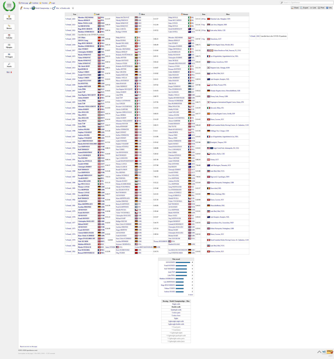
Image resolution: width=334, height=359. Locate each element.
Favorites (45, 3)
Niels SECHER (83, 241)
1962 (73, 251)
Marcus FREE (172, 138)
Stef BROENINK (84, 26)
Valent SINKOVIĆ (122, 26)
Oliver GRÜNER (173, 158)
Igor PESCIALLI (84, 184)
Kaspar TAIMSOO (174, 86)
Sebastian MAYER (122, 124)
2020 (258, 36)
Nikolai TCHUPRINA (123, 187)
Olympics (9, 47)
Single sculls (176, 304)
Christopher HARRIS (175, 46)
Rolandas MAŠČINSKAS (124, 55)
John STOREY (173, 43)
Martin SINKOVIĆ (122, 23)
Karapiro (222, 79)
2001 (73, 119)
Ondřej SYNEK (173, 109)
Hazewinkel (214, 188)
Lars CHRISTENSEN (85, 141)
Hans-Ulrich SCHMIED (123, 224)
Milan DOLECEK (174, 106)
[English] (8, 72)
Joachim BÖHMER (122, 241)
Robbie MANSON (174, 55)
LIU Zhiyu (81, 37)
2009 (73, 85)
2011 (73, 73)
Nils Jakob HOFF (84, 66)
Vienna (212, 160)
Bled (218, 73)
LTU (139, 55)
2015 (73, 56)
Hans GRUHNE (121, 72)
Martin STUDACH (84, 247)
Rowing (26, 8)
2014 (73, 62)
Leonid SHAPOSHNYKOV (125, 161)
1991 (73, 160)
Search (9, 66)
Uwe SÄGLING (173, 175)
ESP (139, 29)
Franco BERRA (121, 115)
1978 (73, 217)
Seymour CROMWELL (123, 244)
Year (74, 14)
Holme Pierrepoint (216, 182)
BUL (232, 45)
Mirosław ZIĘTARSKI (85, 17)
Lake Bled (213, 73)
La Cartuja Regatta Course (218, 114)
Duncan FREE (172, 135)
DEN (102, 141)
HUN (103, 112)
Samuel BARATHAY (175, 147)
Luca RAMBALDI (174, 52)
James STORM (110, 247)
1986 (73, 182)
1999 (73, 125)
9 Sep (203, 25)
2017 (73, 50)
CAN (247, 125)
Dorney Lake (214, 96)
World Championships (42, 8)
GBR (139, 78)
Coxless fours (176, 315)
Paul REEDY (172, 167)
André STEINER (121, 141)
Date (203, 14)
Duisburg (218, 194)
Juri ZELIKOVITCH (122, 190)
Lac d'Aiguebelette (216, 56)
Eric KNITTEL (83, 83)
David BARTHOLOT (175, 29)
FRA (102, 29)
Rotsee (212, 119)
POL (102, 17)
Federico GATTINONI (123, 101)
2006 (73, 96)
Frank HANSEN (83, 213)
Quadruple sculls (176, 310)
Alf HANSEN (120, 195)
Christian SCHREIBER (175, 101)
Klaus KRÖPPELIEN (123, 198)
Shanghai (223, 19)
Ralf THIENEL (121, 178)
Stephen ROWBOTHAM (176, 98)
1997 (73, 137)
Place (228, 14)
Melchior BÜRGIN (84, 244)
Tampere (220, 142)
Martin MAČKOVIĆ (122, 17)
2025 (73, 19)
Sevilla (229, 114)
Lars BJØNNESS (84, 147)
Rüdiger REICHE (121, 221)
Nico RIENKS (83, 158)
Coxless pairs (176, 313)
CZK (193, 198)
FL (236, 50)
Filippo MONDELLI (174, 49)
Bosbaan (213, 62)
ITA (192, 49)
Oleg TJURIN (120, 253)
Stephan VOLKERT (85, 132)
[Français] (11, 72)
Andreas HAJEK (173, 115)
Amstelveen (220, 62)
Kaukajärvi (213, 142)
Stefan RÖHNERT (122, 126)
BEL (219, 188)
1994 (73, 148)
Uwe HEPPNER (173, 178)
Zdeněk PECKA (173, 198)
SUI (139, 43)
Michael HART (121, 218)
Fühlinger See (214, 131)
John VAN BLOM (174, 238)
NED (102, 23)
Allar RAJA (172, 83)
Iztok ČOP (81, 92)
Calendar (9, 38)
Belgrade (220, 25)
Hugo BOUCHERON (85, 29)
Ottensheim (213, 39)
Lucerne (217, 119)
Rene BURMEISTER (175, 104)
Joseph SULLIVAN (84, 75)
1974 (73, 234)
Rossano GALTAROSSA (124, 106)
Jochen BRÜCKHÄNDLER (144, 247)
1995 (73, 142)
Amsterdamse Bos (216, 223)
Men (57, 8)
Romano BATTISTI (122, 60)
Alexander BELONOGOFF (177, 63)
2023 (73, 25)
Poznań (220, 85)
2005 (73, 102)
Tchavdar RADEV (121, 181)
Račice (220, 30)
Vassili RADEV (83, 178)
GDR (139, 164)
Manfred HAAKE (174, 244)
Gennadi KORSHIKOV (176, 224)
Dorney (221, 96)
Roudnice (213, 154)
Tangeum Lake (214, 68)
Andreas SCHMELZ (122, 175)
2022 (73, 30)
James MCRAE (173, 60)
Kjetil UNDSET (121, 132)
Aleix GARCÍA (121, 29)
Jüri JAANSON (173, 92)
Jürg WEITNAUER (174, 218)
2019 (73, 39)
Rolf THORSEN (83, 149)
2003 (73, 108)
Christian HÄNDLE (122, 147)
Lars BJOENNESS (122, 152)
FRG (139, 175)
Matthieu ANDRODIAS (86, 32)
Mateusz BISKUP (84, 20)
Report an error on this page (28, 346)
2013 (73, 68)
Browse (9, 28)
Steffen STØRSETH (122, 129)
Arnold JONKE (83, 164)
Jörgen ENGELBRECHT (86, 238)
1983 (73, 194)
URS (139, 158)
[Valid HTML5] (327, 354)
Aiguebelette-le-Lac (228, 56)
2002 (73, 114)
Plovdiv (227, 45)
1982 (73, 200)
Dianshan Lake (215, 19)
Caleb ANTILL (173, 32)
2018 (73, 45)
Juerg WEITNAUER (174, 187)
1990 (73, 165)
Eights (176, 318)
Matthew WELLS (121, 78)
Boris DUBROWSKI (122, 250)
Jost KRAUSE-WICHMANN (177, 250)
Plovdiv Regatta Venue (217, 45)
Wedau (212, 194)
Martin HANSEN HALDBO (87, 144)
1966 (73, 246)
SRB (139, 17)
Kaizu (238, 102)
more (191, 295)
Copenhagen (221, 177)
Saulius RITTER (121, 58)
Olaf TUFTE (172, 126)
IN (234, 148)
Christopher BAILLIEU (123, 215)
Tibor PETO (82, 115)
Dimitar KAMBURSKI (123, 184)
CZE (224, 30)
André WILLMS (173, 112)
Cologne (222, 131)
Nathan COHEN (83, 72)
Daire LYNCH (173, 23)
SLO (222, 73)
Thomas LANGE (121, 164)
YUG (223, 171)
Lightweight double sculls (176, 324)
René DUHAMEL (84, 250)
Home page (24, 3)
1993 (73, 154)
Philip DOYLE (173, 17)
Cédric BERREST (174, 72)
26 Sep (203, 19)
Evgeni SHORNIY (174, 221)
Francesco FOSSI (121, 63)
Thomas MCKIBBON (161, 241)
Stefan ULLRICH (121, 167)
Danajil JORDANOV (85, 175)
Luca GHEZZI (120, 104)
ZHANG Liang (83, 40)
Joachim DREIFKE (122, 201)
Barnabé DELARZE (122, 43)
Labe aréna (213, 30)
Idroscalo (213, 108)
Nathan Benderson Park (220, 50)
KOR (228, 68)
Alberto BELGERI (84, 181)
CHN (228, 19)
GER (139, 72)
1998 (73, 131)
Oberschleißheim (231, 91)
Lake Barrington (215, 165)
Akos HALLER (83, 112)
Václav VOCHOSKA (175, 201)
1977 (73, 223)
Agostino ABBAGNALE (124, 112)
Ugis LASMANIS (122, 158)
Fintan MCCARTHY (175, 20)
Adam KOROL (173, 132)
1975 (73, 228)
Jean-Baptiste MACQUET (124, 89)
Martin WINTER (173, 213)
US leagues (9, 57)
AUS (193, 29)
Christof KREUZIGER (86, 233)
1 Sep (203, 39)
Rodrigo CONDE (121, 32)
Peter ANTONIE (173, 164)
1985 (73, 188)
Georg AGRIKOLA (174, 195)
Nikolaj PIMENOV (122, 20)
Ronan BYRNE (121, 40)
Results (9, 19)
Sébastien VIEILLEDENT (87, 106)
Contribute (35, 3)
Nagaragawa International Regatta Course (223, 102)
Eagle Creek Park (218, 148)
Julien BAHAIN (173, 75)
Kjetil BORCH (83, 69)
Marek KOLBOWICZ (175, 129)
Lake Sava (213, 25)
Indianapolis (228, 148)
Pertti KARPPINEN (122, 207)
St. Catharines (240, 125)
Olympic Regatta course (217, 91)
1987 (73, 177)
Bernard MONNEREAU (86, 253)
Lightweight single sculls (176, 321)
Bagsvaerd (213, 177)
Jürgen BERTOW (121, 230)
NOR (103, 66)
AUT (219, 39)
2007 (73, 91)
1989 (73, 171)
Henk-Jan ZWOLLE (85, 161)
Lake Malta (213, 85)
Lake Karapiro (214, 79)
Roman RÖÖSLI (121, 46)
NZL (192, 43)
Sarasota (231, 50)
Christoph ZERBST (85, 167)
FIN (225, 142)
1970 (73, 240)
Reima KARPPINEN (122, 204)
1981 (73, 205)
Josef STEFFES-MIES (175, 253)
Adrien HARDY (121, 92)
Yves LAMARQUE (174, 149)
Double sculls (65, 8)
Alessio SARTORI (122, 109)
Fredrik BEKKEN (174, 124)
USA (239, 50)
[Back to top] (319, 352)
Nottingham (226, 182)
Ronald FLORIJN (121, 170)
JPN (242, 102)
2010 (73, 79)
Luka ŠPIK (82, 89)
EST (192, 83)
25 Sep (203, 30)
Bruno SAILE (172, 215)
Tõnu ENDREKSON (175, 89)
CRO (139, 23)
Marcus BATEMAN (122, 81)
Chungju (222, 68)
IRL (192, 17)
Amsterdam (225, 223)
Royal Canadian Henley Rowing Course (222, 125)
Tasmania (224, 165)
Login (53, 3)
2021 (73, 35)
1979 (73, 211)
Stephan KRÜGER (122, 75)
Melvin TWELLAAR (85, 23)
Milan (218, 108)
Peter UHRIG (120, 149)
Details (69, 19)
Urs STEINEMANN (174, 190)
